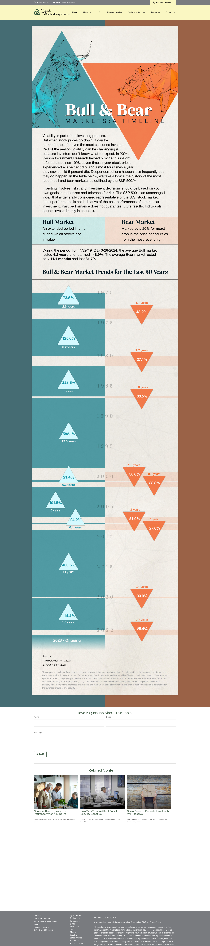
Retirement (75, 918)
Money (73, 932)
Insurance (74, 927)
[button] (74, 12)
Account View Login (164, 2)
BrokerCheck (155, 922)
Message (38, 732)
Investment (74, 921)
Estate (73, 924)
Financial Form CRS (107, 917)
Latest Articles (76, 938)
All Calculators (76, 943)
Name (36, 717)
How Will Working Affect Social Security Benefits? (98, 812)
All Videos (74, 941)
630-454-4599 (43, 2)
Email (108, 717)
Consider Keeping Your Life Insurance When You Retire (50, 812)
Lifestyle (73, 935)
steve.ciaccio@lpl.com (65, 2)
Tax (71, 929)
